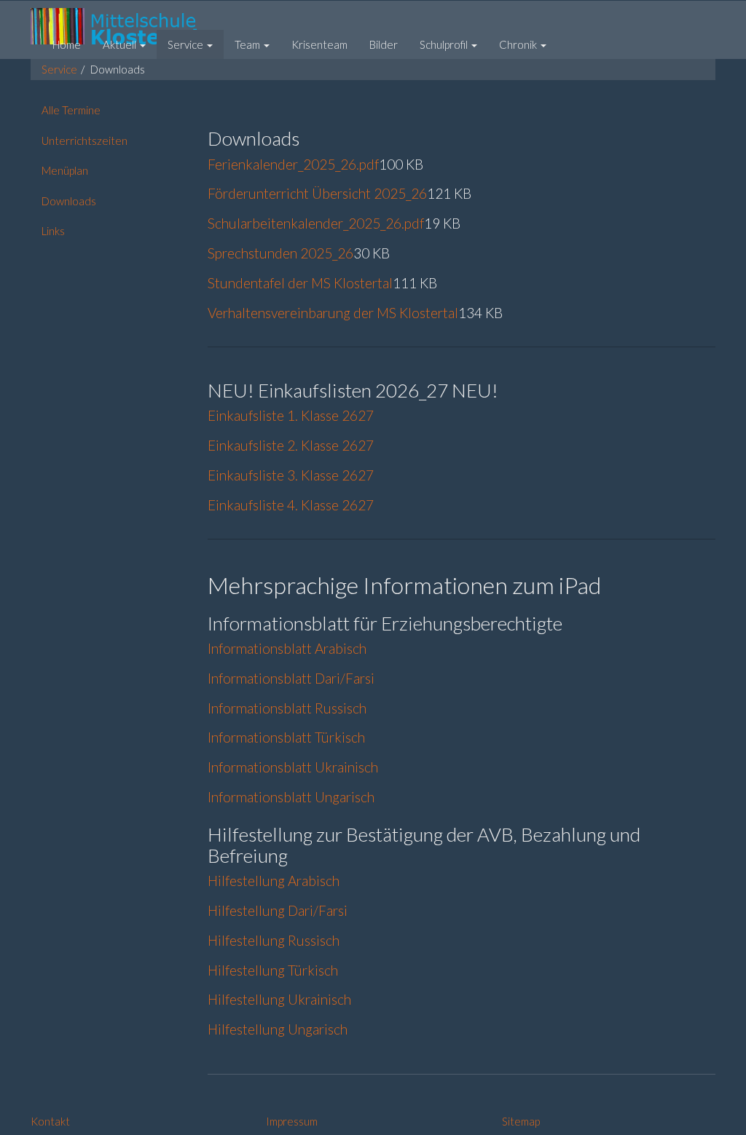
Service (59, 69)
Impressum (292, 1121)
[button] (124, 44)
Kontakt (50, 1121)
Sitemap (521, 1121)
